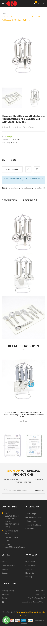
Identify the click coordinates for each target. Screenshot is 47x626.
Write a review (28, 127)
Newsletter (29, 573)
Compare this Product (37, 169)
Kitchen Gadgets (26, 188)
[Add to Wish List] (30, 384)
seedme (23, 623)
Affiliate (5, 569)
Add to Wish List (28, 169)
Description (9, 200)
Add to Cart (12, 169)
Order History (30, 565)
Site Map (28, 577)
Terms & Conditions (33, 525)
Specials (5, 573)
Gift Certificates (8, 565)
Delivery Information (33, 517)
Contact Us (29, 528)
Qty (3, 160)
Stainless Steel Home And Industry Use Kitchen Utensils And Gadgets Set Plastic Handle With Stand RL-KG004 (23, 414)
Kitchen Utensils (13, 188)
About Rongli (30, 514)
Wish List (29, 569)
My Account (30, 562)
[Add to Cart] (17, 384)
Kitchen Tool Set (39, 188)
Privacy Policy (30, 521)
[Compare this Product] (23, 384)
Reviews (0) (30, 200)
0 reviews (17, 127)
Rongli (9, 136)
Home (4, 14)
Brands (4, 562)
